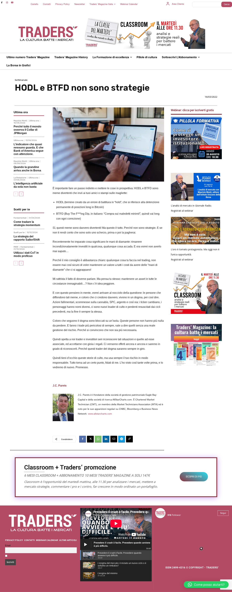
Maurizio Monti (20, 121)
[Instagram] (7, 2)
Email (8, 545)
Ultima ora (34, 121)
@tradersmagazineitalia (182, 511)
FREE (16, 247)
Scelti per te (19, 232)
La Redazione (20, 178)
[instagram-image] (164, 530)
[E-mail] (113, 439)
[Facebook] (2, 2)
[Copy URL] (129, 439)
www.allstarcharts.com (100, 413)
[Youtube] (12, 2)
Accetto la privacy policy (21, 556)
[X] (90, 439)
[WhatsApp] (98, 439)
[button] (206, 584)
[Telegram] (121, 439)
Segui (223, 513)
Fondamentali (20, 218)
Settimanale (21, 80)
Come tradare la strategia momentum (27, 223)
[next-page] (21, 194)
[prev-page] (16, 194)
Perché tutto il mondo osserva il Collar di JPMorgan (27, 129)
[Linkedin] (106, 439)
